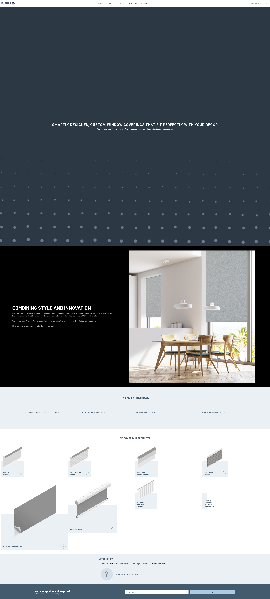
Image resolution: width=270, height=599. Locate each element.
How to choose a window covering (127, 574)
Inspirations (132, 3)
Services (111, 3)
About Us (257, 3)
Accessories (145, 3)
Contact (252, 3)
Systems (121, 3)
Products (101, 3)
